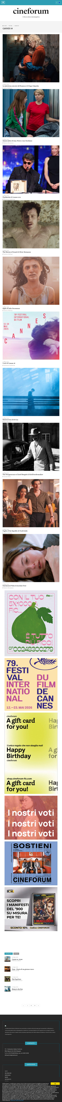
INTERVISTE (8, 1079)
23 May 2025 (6, 361)
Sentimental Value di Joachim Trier (14, 586)
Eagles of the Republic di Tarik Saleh (15, 531)
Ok (55, 1084)
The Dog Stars (16, 979)
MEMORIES (8, 1075)
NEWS (6, 1077)
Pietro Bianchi (7, 421)
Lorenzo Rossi (7, 476)
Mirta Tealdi (16, 970)
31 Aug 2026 (15, 957)
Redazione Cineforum (9, 199)
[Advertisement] (16, 942)
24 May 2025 (6, 195)
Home (5, 25)
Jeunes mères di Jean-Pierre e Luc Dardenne (17, 141)
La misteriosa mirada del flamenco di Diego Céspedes (21, 86)
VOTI (6, 1071)
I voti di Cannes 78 (9, 363)
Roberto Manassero (8, 142)
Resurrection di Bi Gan (10, 420)
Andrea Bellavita (7, 88)
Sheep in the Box (17, 989)
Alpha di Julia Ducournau (11, 308)
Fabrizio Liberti (17, 960)
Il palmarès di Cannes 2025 (12, 197)
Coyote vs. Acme (17, 959)
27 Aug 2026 (15, 986)
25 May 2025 (6, 139)
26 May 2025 (6, 84)
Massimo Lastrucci (17, 980)
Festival (10, 25)
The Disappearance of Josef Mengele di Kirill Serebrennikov (23, 474)
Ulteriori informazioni (17, 1100)
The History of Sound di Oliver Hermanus (17, 252)
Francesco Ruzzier (17, 990)
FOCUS (16, 953)
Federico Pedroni (7, 254)
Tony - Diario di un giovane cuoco (23, 969)
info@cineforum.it (13, 1055)
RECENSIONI (9, 953)
